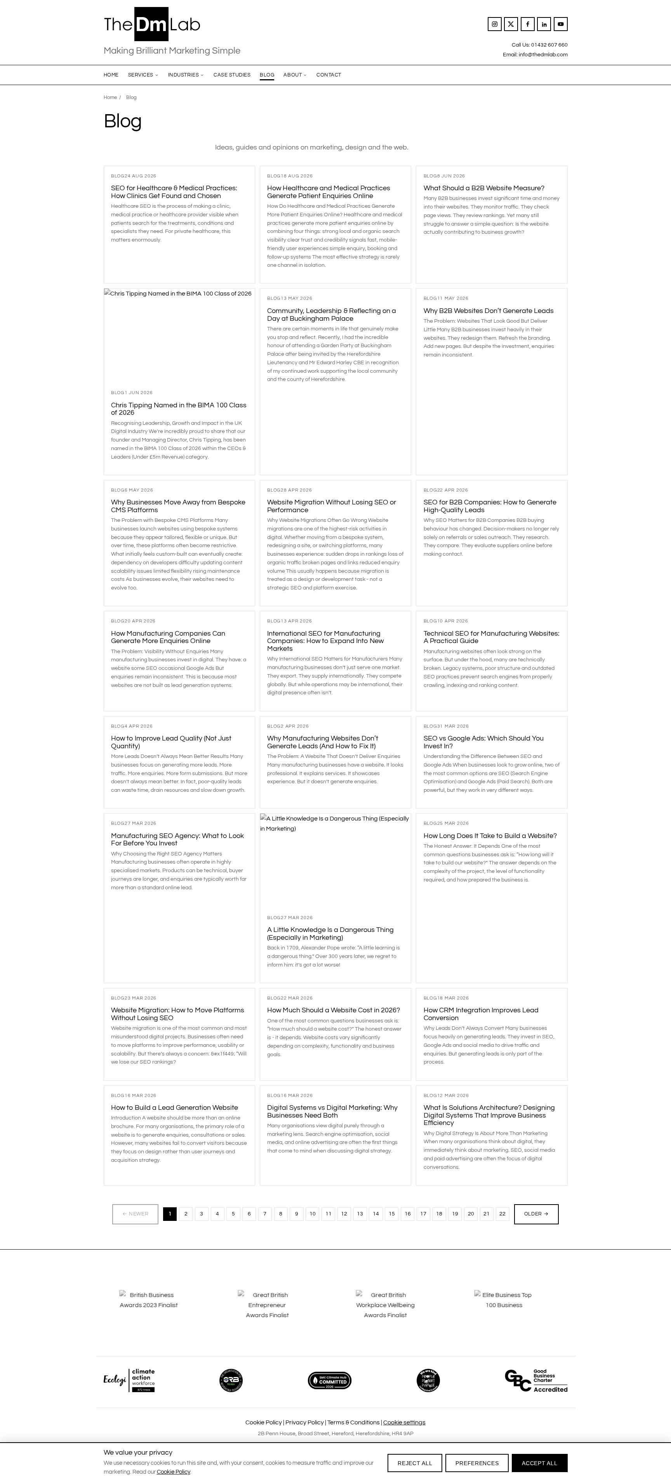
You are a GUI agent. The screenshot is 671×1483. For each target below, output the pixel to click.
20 (471, 1214)
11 (328, 1214)
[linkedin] (544, 24)
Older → (536, 1214)
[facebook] (528, 24)
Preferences (477, 1463)
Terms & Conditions (353, 1422)
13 (360, 1214)
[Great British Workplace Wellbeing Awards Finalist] (394, 1310)
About (292, 75)
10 (312, 1214)
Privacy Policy (304, 1422)
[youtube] (561, 24)
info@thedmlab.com (543, 54)
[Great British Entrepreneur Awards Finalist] (276, 1310)
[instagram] (495, 24)
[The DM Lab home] (172, 24)
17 (423, 1214)
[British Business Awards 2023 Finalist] (158, 1310)
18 (439, 1214)
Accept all (539, 1463)
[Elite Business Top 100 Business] (513, 1310)
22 (502, 1214)
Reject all (415, 1463)
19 (455, 1214)
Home (111, 75)
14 (376, 1214)
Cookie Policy (263, 1422)
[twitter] (511, 24)
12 (344, 1214)
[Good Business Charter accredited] (536, 1380)
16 (408, 1214)
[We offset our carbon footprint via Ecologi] (129, 1380)
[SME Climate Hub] (330, 1380)
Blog (267, 75)
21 (486, 1214)
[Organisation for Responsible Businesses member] (231, 1380)
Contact (328, 75)
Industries (183, 75)
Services (140, 75)
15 (392, 1214)
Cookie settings (404, 1422)
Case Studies (232, 75)
